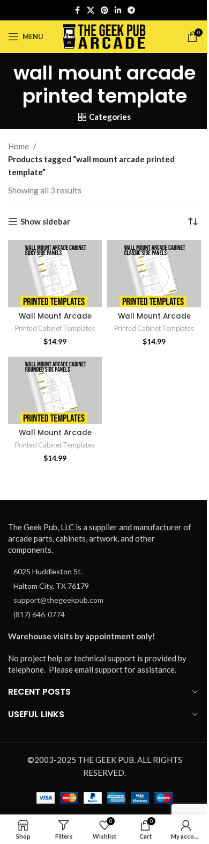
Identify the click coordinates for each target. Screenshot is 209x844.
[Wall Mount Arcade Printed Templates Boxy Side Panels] (55, 273)
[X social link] (91, 10)
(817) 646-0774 (39, 614)
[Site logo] (104, 35)
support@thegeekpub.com (58, 599)
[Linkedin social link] (117, 10)
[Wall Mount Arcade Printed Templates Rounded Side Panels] (55, 390)
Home (18, 146)
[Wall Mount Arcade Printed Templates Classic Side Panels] (154, 273)
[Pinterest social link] (104, 10)
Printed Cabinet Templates (55, 328)
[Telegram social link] (131, 10)
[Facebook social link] (77, 10)
